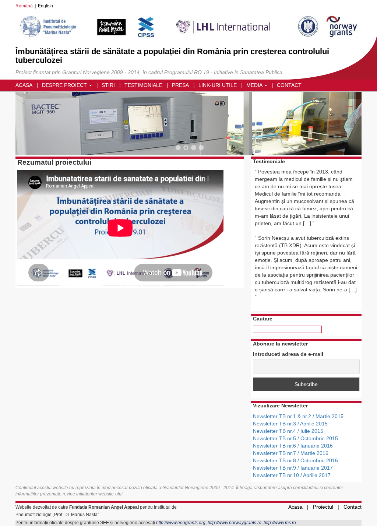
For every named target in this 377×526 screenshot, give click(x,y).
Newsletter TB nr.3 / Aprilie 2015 (290, 424)
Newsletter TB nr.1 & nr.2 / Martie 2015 (298, 416)
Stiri (108, 85)
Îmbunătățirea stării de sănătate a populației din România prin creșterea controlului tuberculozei (172, 56)
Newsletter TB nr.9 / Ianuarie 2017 (293, 468)
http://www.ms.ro (280, 522)
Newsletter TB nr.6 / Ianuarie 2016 (293, 446)
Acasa (23, 85)
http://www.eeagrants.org (180, 522)
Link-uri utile (217, 85)
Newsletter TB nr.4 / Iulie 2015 (288, 431)
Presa (180, 85)
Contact (289, 85)
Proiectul (323, 507)
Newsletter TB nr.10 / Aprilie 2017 (292, 475)
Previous (30, 124)
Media (255, 85)
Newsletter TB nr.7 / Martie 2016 (290, 453)
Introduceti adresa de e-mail (288, 354)
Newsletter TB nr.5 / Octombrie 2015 (295, 438)
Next (346, 124)
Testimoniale (143, 85)
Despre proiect (65, 85)
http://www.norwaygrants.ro (234, 522)
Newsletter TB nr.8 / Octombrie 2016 (295, 460)
